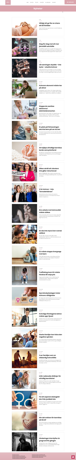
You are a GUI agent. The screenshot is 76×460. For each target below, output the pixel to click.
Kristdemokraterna (15, 454)
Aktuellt (40, 20)
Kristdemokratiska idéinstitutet (37, 457)
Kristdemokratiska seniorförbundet (18, 455)
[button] (62, 12)
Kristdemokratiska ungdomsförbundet (19, 457)
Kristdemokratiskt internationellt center (39, 455)
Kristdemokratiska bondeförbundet (18, 458)
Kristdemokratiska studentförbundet (38, 454)
